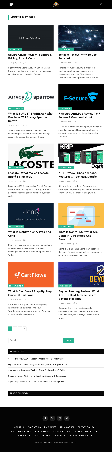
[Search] (101, 4)
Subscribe (97, 444)
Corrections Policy (86, 431)
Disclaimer (50, 427)
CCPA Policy (60, 436)
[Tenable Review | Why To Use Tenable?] (81, 38)
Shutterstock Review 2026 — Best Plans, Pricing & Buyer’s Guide (36, 370)
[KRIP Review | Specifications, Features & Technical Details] (81, 156)
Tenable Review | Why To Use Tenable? (77, 56)
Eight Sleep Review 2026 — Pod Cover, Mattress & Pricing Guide (36, 382)
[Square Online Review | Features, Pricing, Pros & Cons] (31, 38)
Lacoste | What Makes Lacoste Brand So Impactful (28, 174)
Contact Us (34, 427)
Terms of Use (67, 427)
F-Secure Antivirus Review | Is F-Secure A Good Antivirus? (79, 115)
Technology (14, 49)
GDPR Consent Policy (82, 436)
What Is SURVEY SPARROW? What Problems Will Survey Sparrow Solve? (31, 117)
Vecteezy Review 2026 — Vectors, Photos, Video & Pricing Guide (36, 359)
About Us (19, 427)
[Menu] (11, 4)
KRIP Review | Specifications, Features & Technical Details (77, 174)
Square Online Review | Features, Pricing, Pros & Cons (30, 56)
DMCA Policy (25, 436)
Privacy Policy (86, 427)
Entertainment (66, 49)
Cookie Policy (42, 436)
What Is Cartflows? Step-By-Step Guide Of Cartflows (30, 293)
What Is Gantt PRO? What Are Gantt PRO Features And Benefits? (78, 235)
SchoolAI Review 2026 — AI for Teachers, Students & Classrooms (37, 376)
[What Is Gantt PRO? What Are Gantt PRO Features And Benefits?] (81, 215)
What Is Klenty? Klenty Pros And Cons (29, 233)
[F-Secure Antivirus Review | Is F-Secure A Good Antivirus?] (81, 97)
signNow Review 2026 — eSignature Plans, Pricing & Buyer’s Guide (37, 364)
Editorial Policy (62, 431)
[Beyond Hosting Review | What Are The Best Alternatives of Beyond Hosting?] (81, 274)
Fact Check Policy (21, 431)
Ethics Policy (42, 431)
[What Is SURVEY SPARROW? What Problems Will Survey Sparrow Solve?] (31, 97)
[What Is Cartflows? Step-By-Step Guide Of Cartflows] (31, 274)
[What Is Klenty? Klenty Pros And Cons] (31, 215)
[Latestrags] (56, 4)
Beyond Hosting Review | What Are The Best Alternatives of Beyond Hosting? (78, 295)
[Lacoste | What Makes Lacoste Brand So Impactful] (31, 156)
